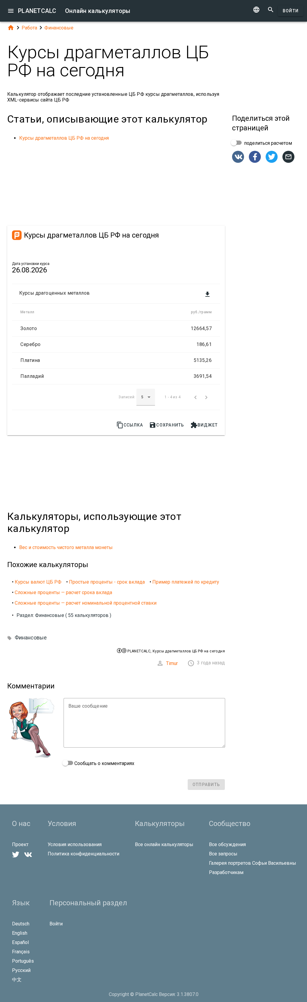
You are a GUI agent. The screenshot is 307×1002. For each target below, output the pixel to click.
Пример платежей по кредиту (185, 582)
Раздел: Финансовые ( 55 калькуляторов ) (63, 615)
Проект (20, 844)
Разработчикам (226, 872)
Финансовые (58, 28)
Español (20, 942)
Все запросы (223, 854)
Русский (21, 970)
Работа (29, 28)
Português (23, 961)
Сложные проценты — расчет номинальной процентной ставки (85, 603)
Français (21, 952)
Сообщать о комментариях (103, 763)
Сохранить (166, 425)
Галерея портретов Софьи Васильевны (252, 863)
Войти (291, 10)
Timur (172, 663)
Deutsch (20, 924)
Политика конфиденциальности (83, 854)
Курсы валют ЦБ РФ (38, 582)
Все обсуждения (227, 844)
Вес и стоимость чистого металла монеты (66, 547)
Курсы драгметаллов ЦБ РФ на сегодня (64, 138)
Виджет (204, 425)
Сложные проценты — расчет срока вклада (63, 592)
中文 (17, 979)
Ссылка (129, 425)
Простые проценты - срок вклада (107, 582)
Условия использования (75, 844)
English (19, 933)
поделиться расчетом (267, 143)
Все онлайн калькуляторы (164, 844)
